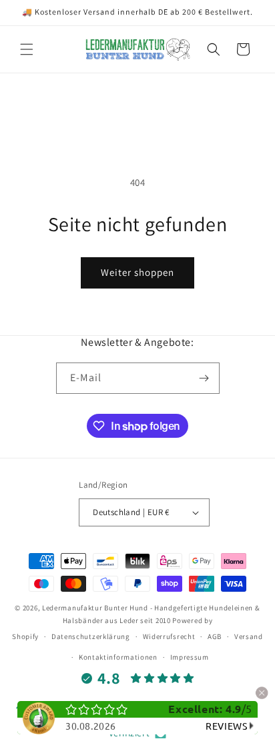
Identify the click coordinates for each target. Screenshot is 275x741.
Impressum (189, 657)
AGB (215, 636)
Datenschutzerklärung (90, 636)
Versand (248, 636)
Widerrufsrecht (169, 636)
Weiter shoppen (137, 272)
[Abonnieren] (204, 378)
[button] (26, 49)
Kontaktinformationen (118, 657)
